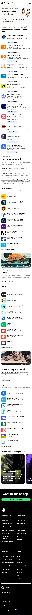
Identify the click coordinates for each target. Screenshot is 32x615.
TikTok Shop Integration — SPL (15, 84)
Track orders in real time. (9, 173)
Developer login (6, 592)
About (18, 556)
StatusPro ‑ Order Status (9, 373)
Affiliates (19, 572)
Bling (8, 410)
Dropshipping (21, 520)
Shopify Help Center (7, 556)
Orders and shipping (7, 530)
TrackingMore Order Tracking (15, 335)
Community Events (7, 566)
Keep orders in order (7, 347)
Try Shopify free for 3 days (16, 499)
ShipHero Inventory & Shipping (15, 428)
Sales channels (6, 520)
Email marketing (21, 533)
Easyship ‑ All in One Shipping (15, 201)
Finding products (6, 523)
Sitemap (4, 605)
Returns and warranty (19, 19)
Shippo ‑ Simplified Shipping (14, 237)
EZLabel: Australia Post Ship (14, 329)
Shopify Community (7, 562)
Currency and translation (21, 544)
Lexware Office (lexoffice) (14, 115)
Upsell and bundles (22, 530)
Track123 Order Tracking (13, 94)
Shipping (19, 539)
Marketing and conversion (5, 537)
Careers (19, 559)
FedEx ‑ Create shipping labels (15, 225)
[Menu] (30, 3)
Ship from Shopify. (7, 168)
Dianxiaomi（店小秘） (12, 440)
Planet (4, 272)
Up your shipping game (7, 249)
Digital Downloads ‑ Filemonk (14, 145)
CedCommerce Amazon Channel (15, 135)
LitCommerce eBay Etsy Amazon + (16, 416)
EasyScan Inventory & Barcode (15, 422)
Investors (19, 562)
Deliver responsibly (7, 281)
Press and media (22, 566)
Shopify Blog (5, 569)
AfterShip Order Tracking (13, 55)
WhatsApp (10, 311)
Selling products (6, 527)
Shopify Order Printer (12, 299)
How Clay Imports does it (13, 369)
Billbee (9, 323)
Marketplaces (21, 523)
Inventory (4, 19)
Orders (10, 19)
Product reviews (22, 527)
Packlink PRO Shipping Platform (15, 74)
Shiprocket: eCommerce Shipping (16, 213)
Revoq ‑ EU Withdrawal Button (15, 104)
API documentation (7, 559)
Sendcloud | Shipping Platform (15, 243)
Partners (19, 569)
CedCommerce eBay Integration (15, 404)
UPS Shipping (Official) (13, 207)
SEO (18, 536)
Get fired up (5, 380)
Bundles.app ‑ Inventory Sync (14, 398)
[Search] (26, 3)
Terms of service (6, 597)
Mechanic (9, 341)
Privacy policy (5, 601)
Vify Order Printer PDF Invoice (15, 45)
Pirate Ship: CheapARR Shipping (15, 231)
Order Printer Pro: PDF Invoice (15, 35)
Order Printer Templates (13, 125)
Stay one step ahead (6, 446)
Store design (5, 533)
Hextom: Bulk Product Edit (14, 392)
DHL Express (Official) (13, 195)
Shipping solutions (7, 21)
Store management (7, 541)
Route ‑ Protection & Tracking (15, 305)
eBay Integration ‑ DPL (13, 434)
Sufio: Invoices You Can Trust (14, 293)
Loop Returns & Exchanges (14, 317)
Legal (18, 575)
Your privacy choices (7, 610)
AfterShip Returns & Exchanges (15, 64)
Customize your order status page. (12, 180)
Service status (21, 579)
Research (4, 572)
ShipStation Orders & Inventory (15, 219)
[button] (16, 39)
